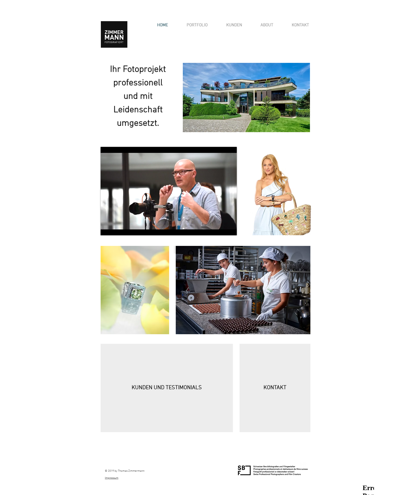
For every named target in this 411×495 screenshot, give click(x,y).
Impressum (111, 478)
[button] (197, 25)
